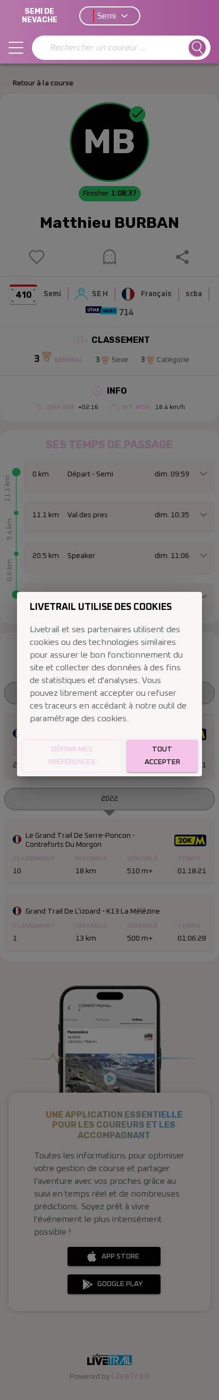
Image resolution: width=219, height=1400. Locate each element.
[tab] (16, 48)
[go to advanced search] (197, 47)
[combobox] (114, 48)
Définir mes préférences (71, 756)
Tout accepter (162, 756)
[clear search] (42, 47)
